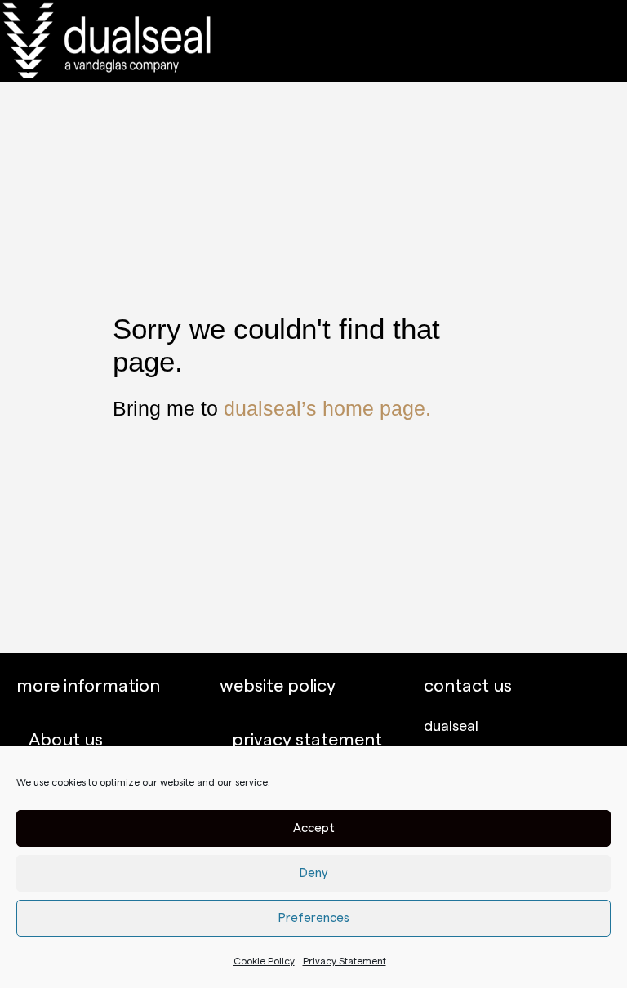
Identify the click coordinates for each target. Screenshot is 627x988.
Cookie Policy (264, 961)
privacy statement (307, 740)
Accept (314, 828)
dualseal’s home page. (327, 408)
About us (66, 740)
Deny (314, 873)
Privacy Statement (344, 961)
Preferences (313, 918)
